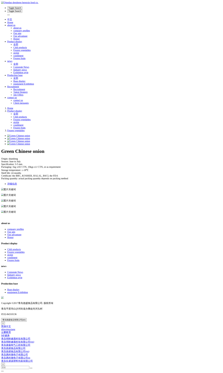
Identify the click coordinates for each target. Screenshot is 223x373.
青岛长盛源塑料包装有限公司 (17, 361)
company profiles (21, 30)
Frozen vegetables (22, 50)
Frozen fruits (19, 58)
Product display (14, 111)
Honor (16, 38)
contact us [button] (12, 97)
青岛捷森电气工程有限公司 (15, 345)
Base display (19, 81)
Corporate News (21, 67)
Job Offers (18, 95)
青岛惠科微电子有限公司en (15, 357)
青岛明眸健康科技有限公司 (15, 338)
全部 (15, 44)
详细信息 (12, 183)
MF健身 (5, 335)
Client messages (21, 103)
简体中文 (6, 326)
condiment (18, 55)
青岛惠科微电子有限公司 (14, 354)
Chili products (20, 47)
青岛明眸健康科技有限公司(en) (17, 342)
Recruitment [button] (13, 86)
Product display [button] (14, 41)
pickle (16, 53)
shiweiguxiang (8, 329)
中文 (9, 19)
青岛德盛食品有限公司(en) (13, 320)
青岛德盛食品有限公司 (13, 348)
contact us (18, 100)
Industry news (20, 69)
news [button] (9, 61)
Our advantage (20, 36)
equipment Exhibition (23, 84)
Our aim (17, 33)
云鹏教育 (6, 332)
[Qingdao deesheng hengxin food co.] (111, 2)
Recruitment (19, 89)
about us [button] (11, 25)
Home (10, 22)
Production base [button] (15, 75)
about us (17, 28)
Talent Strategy (20, 92)
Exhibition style (20, 72)
